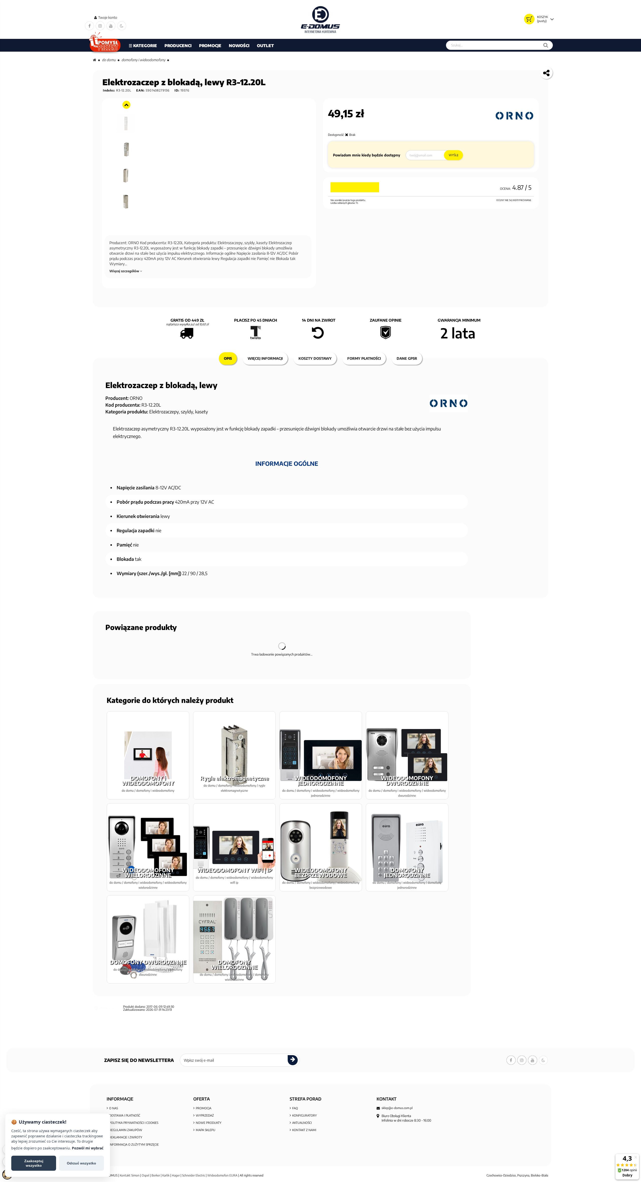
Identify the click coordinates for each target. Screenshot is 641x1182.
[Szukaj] (545, 45)
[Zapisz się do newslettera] (293, 1060)
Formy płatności (364, 358)
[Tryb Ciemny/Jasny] (121, 25)
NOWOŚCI (239, 45)
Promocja (203, 1108)
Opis (228, 358)
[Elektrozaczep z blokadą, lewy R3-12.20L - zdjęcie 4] (126, 148)
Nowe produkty (208, 1122)
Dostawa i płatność (124, 1115)
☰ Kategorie (143, 45)
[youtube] (110, 25)
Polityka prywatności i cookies (133, 1122)
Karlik (166, 1175)
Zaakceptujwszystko (33, 1163)
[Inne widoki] (126, 105)
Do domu (109, 60)
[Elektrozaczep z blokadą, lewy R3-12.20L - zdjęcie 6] (126, 200)
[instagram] (100, 25)
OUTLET (265, 45)
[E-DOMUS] (321, 19)
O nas (113, 1108)
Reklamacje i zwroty (125, 1137)
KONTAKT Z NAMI (304, 1130)
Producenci (178, 45)
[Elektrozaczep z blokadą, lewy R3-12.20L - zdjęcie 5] (126, 174)
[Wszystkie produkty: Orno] (514, 116)
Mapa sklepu (205, 1130)
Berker (155, 1175)
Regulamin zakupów (125, 1130)
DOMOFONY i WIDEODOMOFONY (143, 60)
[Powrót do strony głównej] (94, 60)
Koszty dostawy (315, 358)
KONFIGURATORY (304, 1115)
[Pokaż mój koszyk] (529, 19)
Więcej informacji (265, 358)
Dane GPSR (407, 358)
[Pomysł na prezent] (105, 45)
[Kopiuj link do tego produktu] (546, 72)
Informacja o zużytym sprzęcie (134, 1144)
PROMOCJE (210, 45)
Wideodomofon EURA (222, 1175)
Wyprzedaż (205, 1115)
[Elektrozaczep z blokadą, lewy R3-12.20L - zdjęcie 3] (126, 122)
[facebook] (89, 25)
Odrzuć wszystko (81, 1163)
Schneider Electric (193, 1175)
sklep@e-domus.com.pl (397, 1108)
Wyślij (453, 155)
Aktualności (302, 1122)
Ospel (145, 1175)
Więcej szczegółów (124, 271)
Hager (176, 1175)
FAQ (295, 1108)
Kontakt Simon (129, 1175)
